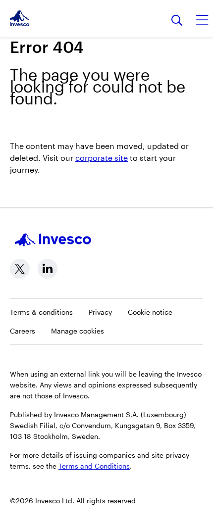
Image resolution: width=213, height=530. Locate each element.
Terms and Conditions (94, 466)
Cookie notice (150, 312)
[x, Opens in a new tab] (20, 269)
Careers (22, 331)
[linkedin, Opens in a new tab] (47, 269)
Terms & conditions (41, 312)
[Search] (177, 21)
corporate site (101, 157)
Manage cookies (77, 331)
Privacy (100, 312)
